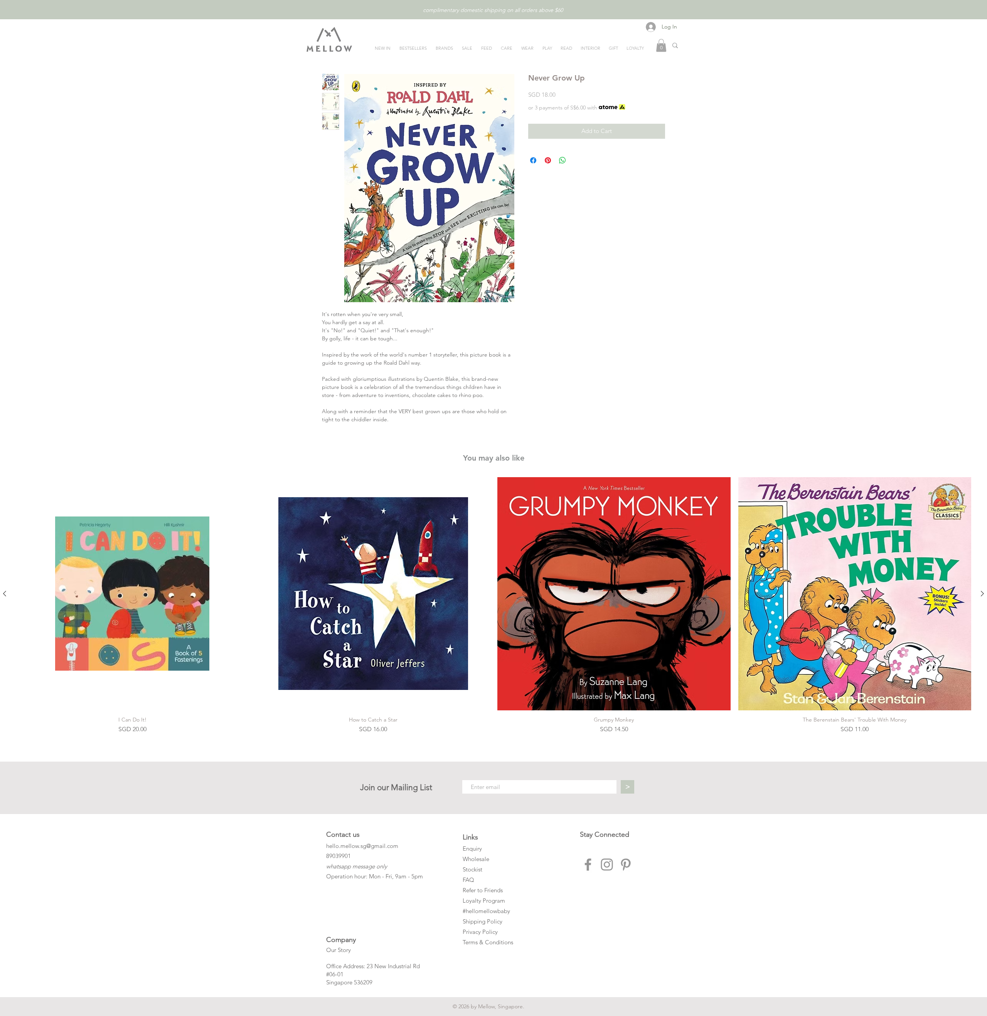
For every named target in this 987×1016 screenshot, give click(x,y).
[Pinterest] (626, 864)
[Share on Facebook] (533, 160)
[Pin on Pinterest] (547, 160)
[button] (661, 45)
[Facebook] (588, 864)
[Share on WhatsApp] (562, 160)
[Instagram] (607, 864)
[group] (493, 605)
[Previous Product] (4, 593)
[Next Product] (982, 593)
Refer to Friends (483, 890)
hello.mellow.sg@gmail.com (362, 845)
